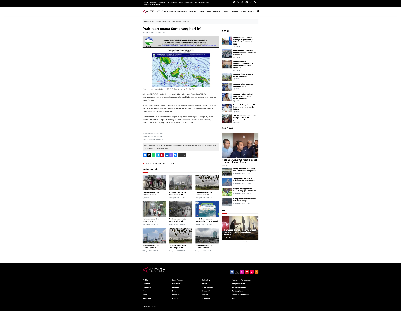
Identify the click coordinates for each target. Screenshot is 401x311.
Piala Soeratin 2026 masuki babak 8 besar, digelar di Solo (239, 161)
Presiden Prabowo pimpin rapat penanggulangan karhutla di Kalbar (243, 96)
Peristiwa (157, 21)
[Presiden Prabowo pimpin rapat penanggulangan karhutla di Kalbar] (227, 97)
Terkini (146, 2)
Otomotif (206, 291)
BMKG (148, 163)
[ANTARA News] (153, 11)
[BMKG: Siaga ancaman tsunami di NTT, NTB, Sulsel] (207, 209)
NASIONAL (172, 11)
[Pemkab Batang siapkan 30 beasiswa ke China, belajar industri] (227, 108)
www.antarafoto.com (202, 2)
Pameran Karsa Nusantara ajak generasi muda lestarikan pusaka (240, 232)
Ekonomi (175, 287)
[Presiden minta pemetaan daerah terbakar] (227, 87)
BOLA (209, 11)
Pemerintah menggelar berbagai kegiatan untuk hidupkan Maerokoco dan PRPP (243, 41)
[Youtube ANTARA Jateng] (247, 2)
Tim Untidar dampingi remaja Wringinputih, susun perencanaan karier (244, 118)
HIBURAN (225, 11)
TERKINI (226, 31)
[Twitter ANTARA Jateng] (238, 2)
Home (148, 21)
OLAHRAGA (216, 11)
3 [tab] (240, 242)
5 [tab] (246, 242)
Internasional (207, 287)
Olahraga (176, 295)
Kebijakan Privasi (238, 284)
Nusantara (147, 298)
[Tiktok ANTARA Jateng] (251, 2)
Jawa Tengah (182, 11)
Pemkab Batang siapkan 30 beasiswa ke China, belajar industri (244, 107)
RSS (233, 298)
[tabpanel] (240, 228)
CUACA (171, 163)
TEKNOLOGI (234, 11)
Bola (174, 291)
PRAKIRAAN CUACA (160, 163)
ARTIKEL (243, 11)
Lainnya (251, 11)
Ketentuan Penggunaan (241, 280)
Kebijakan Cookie (239, 287)
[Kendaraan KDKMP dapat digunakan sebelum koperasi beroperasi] (227, 53)
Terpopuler (153, 2)
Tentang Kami (172, 2)
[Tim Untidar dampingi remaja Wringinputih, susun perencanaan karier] (227, 119)
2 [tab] (237, 242)
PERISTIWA (192, 11)
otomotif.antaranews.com (152, 4)
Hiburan (175, 298)
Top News (162, 2)
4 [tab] (243, 242)
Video (145, 295)
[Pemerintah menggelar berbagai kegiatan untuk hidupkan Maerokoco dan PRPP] (227, 41)
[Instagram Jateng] (242, 2)
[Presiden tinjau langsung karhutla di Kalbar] (227, 77)
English (205, 295)
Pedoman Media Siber (240, 295)
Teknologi (206, 280)
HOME (166, 11)
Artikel (204, 284)
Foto (224, 210)
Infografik (206, 298)
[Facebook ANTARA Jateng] (234, 2)
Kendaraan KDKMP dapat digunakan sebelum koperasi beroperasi (244, 52)
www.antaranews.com (186, 2)
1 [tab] (234, 242)
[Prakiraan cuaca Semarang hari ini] (240, 145)
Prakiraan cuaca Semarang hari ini (176, 21)
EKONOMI (202, 11)
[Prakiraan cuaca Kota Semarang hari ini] (154, 182)
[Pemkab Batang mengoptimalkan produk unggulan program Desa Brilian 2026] (227, 64)
